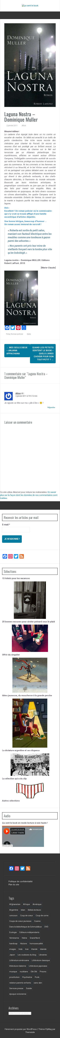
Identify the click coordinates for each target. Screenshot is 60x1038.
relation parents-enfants (20, 983)
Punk (37, 977)
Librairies (43, 955)
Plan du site (14, 884)
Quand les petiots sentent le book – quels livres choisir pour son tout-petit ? (43, 353)
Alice (24, 125)
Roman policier (17, 334)
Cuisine (37, 921)
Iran (27, 949)
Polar (8, 334)
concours (13, 915)
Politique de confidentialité (21, 881)
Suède (29, 988)
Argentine (13, 910)
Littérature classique (41, 960)
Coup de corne (42, 915)
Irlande (34, 949)
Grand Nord (35, 938)
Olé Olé (34, 971)
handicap (13, 943)
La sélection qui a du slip (14, 778)
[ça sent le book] (30, 5)
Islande (43, 949)
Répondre (51, 408)
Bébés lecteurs (34, 910)
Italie (29, 334)
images (12, 949)
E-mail (6, 524)
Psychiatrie (27, 977)
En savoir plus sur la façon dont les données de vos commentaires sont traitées (28, 495)
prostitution (14, 977)
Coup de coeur (26, 915)
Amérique (37, 904)
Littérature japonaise (38, 966)
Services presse (16, 988)
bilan (23, 910)
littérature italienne (17, 966)
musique (13, 971)
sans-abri (38, 983)
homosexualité (36, 943)
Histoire (23, 943)
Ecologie (13, 932)
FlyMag (48, 1029)
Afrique (26, 904)
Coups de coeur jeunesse (20, 921)
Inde (20, 949)
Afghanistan (14, 904)
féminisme (14, 938)
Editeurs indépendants (29, 932)
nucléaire (24, 971)
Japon (12, 955)
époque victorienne (17, 994)
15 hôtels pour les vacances (16, 578)
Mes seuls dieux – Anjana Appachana (16, 350)
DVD (46, 927)
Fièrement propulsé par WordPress (21, 1029)
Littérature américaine (19, 960)
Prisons (43, 971)
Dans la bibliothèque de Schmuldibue (25, 927)
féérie (24, 938)
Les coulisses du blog (27, 955)
